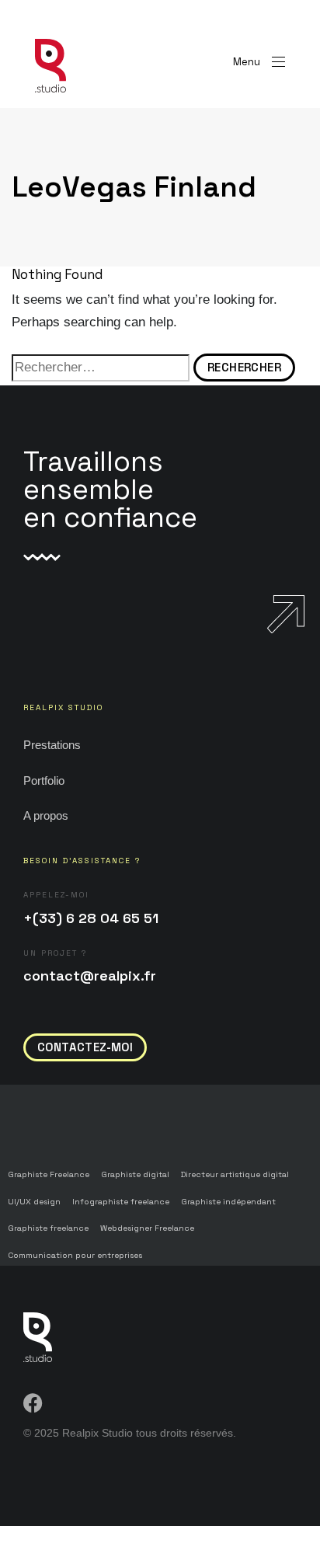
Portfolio (43, 780)
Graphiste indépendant (228, 1202)
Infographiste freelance (120, 1202)
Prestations (52, 744)
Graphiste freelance (48, 1228)
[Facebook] (33, 1403)
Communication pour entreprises (75, 1255)
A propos (45, 815)
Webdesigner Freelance (147, 1228)
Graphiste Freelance (48, 1174)
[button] (259, 62)
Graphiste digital (135, 1174)
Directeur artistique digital (235, 1174)
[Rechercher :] (101, 368)
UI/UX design (34, 1202)
